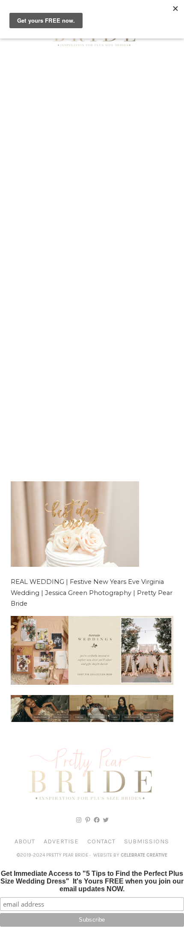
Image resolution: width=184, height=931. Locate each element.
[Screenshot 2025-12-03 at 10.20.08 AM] (92, 720)
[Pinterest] (87, 819)
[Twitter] (105, 819)
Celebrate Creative (144, 855)
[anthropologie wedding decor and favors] (92, 682)
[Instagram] (78, 819)
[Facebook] (96, 819)
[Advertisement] (92, 156)
